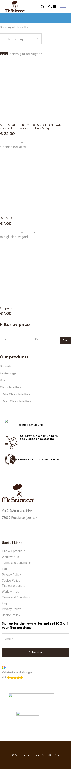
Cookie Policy (11, 580)
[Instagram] (18, 530)
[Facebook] (6, 530)
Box (2, 380)
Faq (4, 569)
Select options (35, 294)
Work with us (10, 557)
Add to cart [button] (35, 204)
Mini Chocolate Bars (16, 394)
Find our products (13, 551)
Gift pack (6, 308)
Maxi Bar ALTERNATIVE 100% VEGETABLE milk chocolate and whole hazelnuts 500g (30, 126)
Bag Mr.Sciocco (10, 218)
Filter (66, 340)
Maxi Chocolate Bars (17, 401)
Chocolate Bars (10, 387)
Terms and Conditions (16, 563)
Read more (35, 111)
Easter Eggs (8, 373)
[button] (35, 672)
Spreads (6, 366)
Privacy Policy (11, 574)
